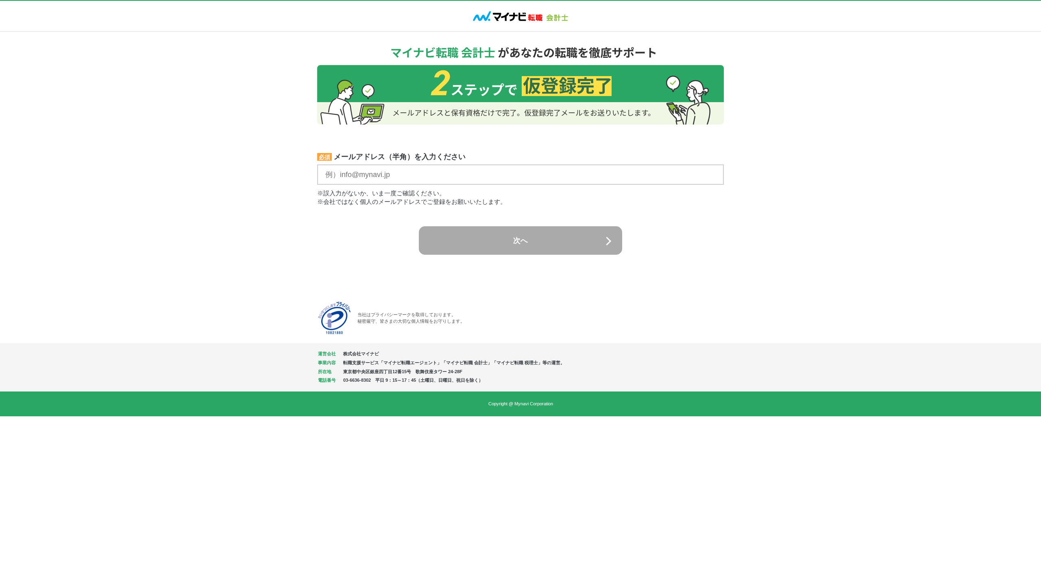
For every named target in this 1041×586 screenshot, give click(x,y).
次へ (520, 240)
